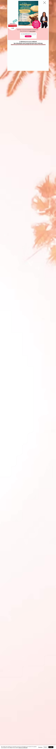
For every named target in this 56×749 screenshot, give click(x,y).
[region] (12, 26)
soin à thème (32, 31)
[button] (44, 2)
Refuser (45, 747)
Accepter (50, 747)
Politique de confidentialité (22, 747)
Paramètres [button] (40, 747)
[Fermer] (54, 747)
